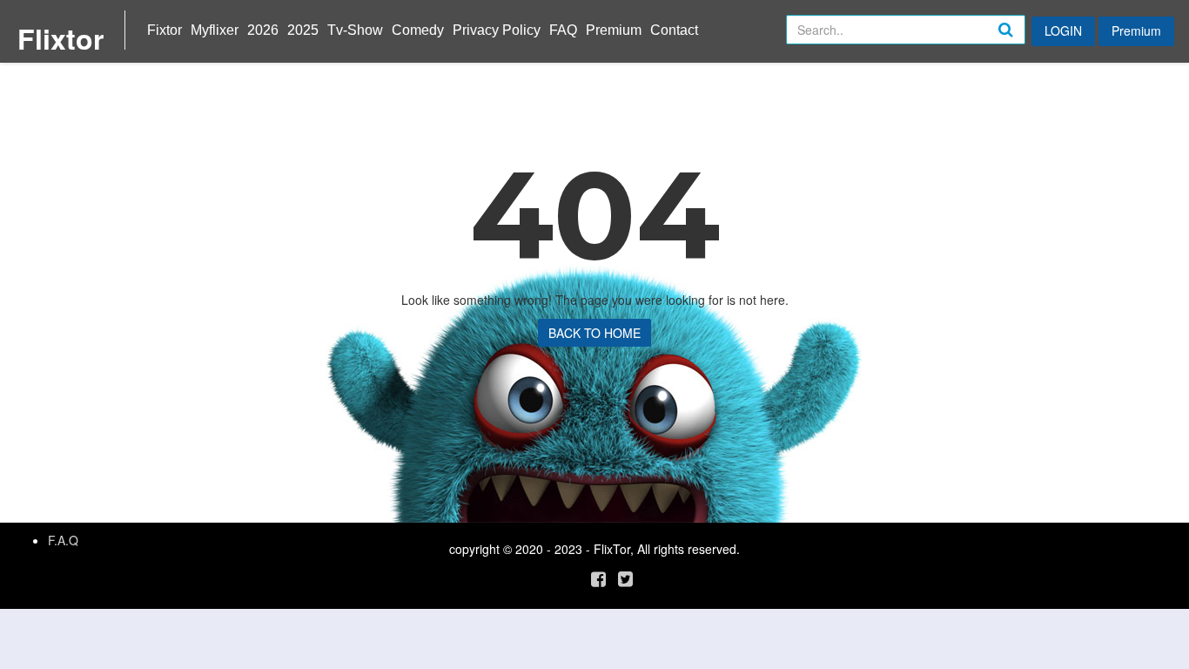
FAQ (563, 30)
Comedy (418, 30)
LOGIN (1063, 30)
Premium (614, 30)
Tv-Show (355, 30)
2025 (303, 30)
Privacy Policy (497, 30)
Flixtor (60, 38)
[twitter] (625, 578)
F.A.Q (63, 540)
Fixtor (164, 30)
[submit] (1024, 43)
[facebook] (598, 578)
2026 (263, 30)
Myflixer (214, 30)
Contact (674, 30)
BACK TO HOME (594, 332)
